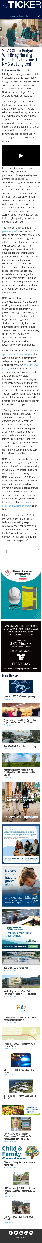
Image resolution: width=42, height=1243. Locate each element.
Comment (9, 546)
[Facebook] (11, 1233)
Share (3, 552)
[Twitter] (16, 1233)
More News (9, 676)
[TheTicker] (21, 4)
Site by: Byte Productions (21, 1240)
